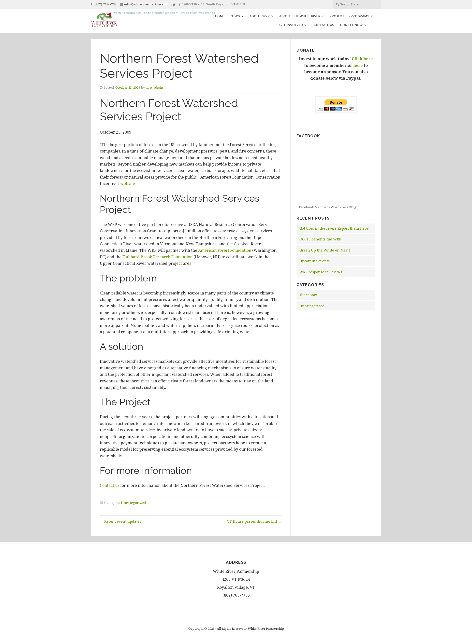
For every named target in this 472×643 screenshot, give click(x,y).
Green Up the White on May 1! (325, 250)
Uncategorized (133, 502)
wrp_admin (154, 87)
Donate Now (351, 25)
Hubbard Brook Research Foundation (157, 257)
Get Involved (291, 25)
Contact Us (323, 25)
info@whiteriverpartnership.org (149, 4)
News (235, 16)
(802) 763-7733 (105, 4)
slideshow (308, 295)
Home (220, 16)
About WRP (260, 16)
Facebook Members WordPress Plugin (329, 207)
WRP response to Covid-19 (321, 272)
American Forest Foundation (224, 250)
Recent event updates (122, 521)
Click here (362, 58)
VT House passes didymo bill (252, 521)
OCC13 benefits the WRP (320, 239)
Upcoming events (314, 261)
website (127, 183)
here (358, 65)
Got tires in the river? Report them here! (334, 228)
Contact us (109, 485)
